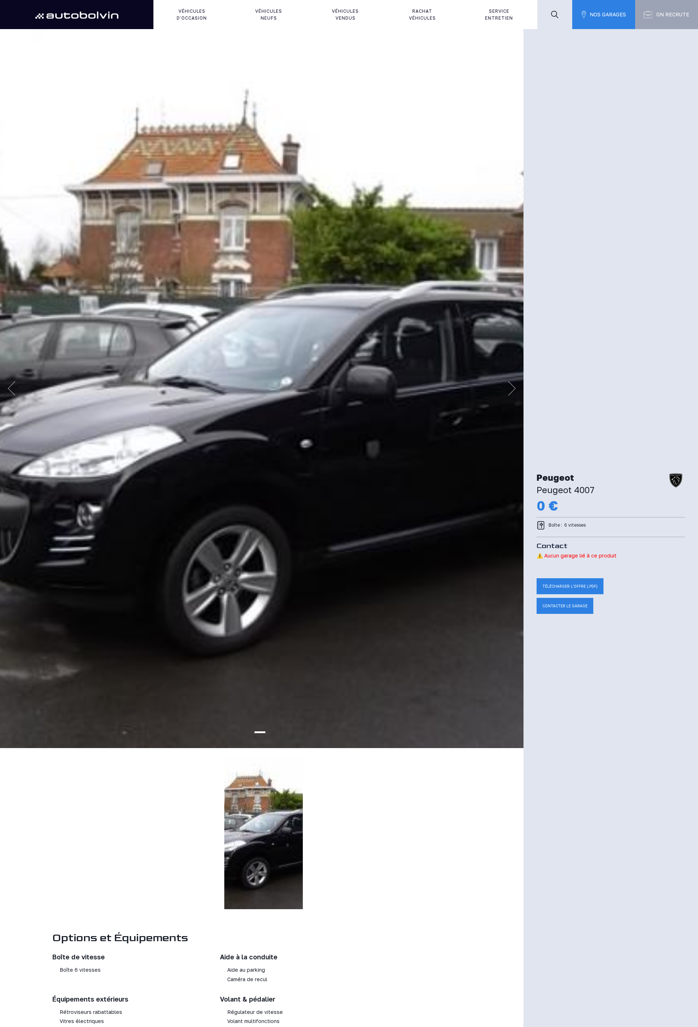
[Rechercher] (554, 14)
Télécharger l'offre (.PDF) (570, 586)
